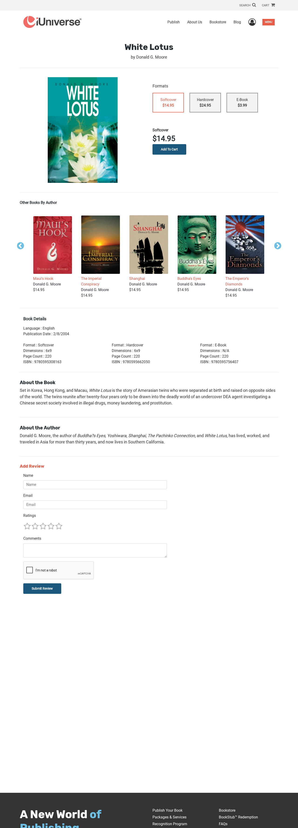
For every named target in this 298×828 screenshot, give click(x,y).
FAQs (223, 824)
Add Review (32, 466)
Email (28, 495)
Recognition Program (169, 824)
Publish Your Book (167, 810)
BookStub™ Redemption (238, 817)
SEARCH (245, 5)
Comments (32, 538)
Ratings (29, 515)
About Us (194, 22)
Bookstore (218, 22)
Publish (173, 22)
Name (28, 475)
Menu (268, 22)
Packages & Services (169, 817)
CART (266, 5)
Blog (237, 22)
